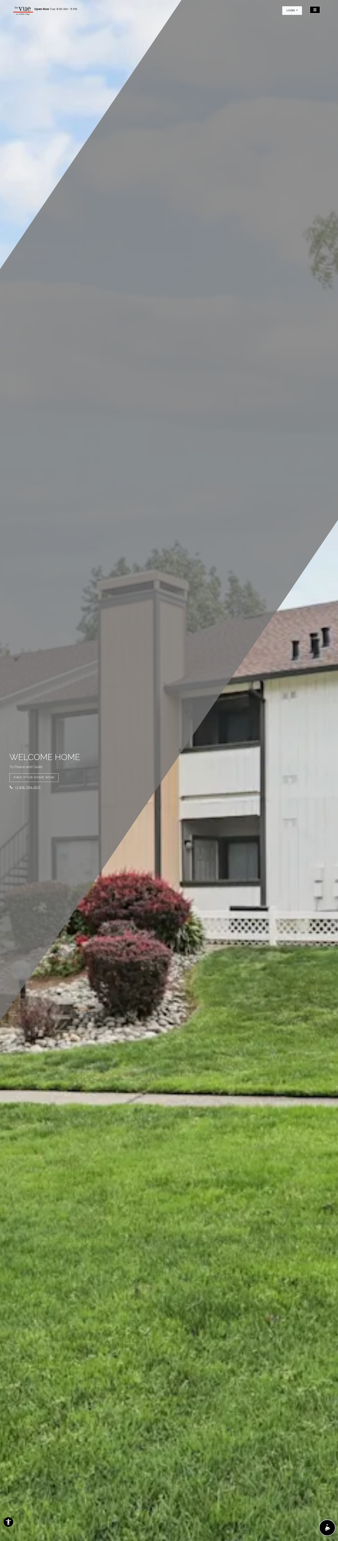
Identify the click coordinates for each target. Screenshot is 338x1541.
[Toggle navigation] (315, 9)
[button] (292, 10)
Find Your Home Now (34, 777)
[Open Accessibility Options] (8, 1523)
